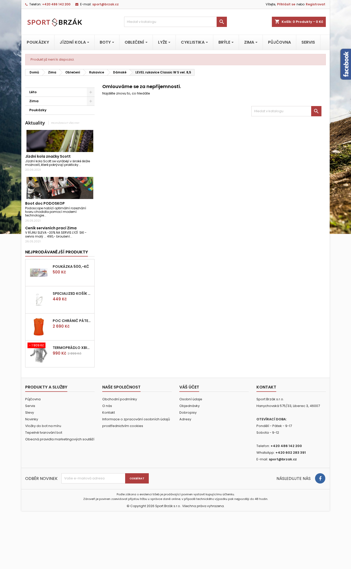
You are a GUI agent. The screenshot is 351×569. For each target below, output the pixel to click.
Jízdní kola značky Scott (48, 156)
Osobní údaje (190, 399)
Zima (34, 101)
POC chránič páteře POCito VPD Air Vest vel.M (72, 321)
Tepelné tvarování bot (43, 432)
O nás (107, 405)
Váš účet (189, 387)
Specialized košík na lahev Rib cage (72, 293)
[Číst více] (82, 165)
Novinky (31, 419)
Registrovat (315, 4)
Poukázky (38, 110)
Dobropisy (188, 412)
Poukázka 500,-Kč (71, 266)
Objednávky (189, 405)
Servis (30, 405)
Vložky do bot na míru (43, 425)
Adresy (185, 419)
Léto (33, 92)
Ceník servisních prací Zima (51, 228)
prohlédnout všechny (65, 123)
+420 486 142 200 (56, 4)
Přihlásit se (286, 4)
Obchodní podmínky (119, 399)
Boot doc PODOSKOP (45, 203)
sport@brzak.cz (105, 4)
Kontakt (108, 412)
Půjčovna (33, 399)
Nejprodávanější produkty (56, 252)
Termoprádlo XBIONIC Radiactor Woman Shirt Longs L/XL (72, 348)
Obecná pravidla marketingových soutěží (59, 439)
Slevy (29, 412)
